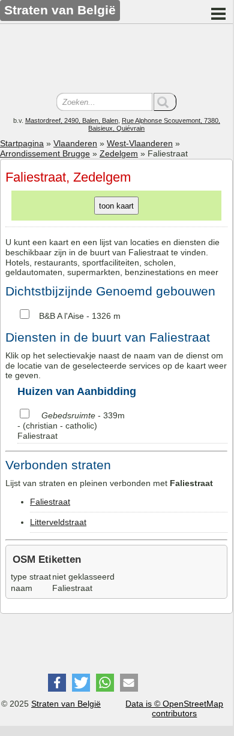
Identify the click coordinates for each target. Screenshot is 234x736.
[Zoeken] (165, 102)
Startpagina (22, 143)
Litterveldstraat (58, 522)
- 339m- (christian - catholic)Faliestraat (71, 426)
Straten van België (66, 703)
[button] (57, 683)
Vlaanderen (75, 143)
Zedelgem (119, 153)
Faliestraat (50, 501)
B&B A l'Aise (61, 316)
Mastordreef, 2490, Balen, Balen (71, 120)
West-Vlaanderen (140, 143)
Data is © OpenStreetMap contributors (174, 709)
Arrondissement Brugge (45, 153)
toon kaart (116, 205)
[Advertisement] (116, 60)
